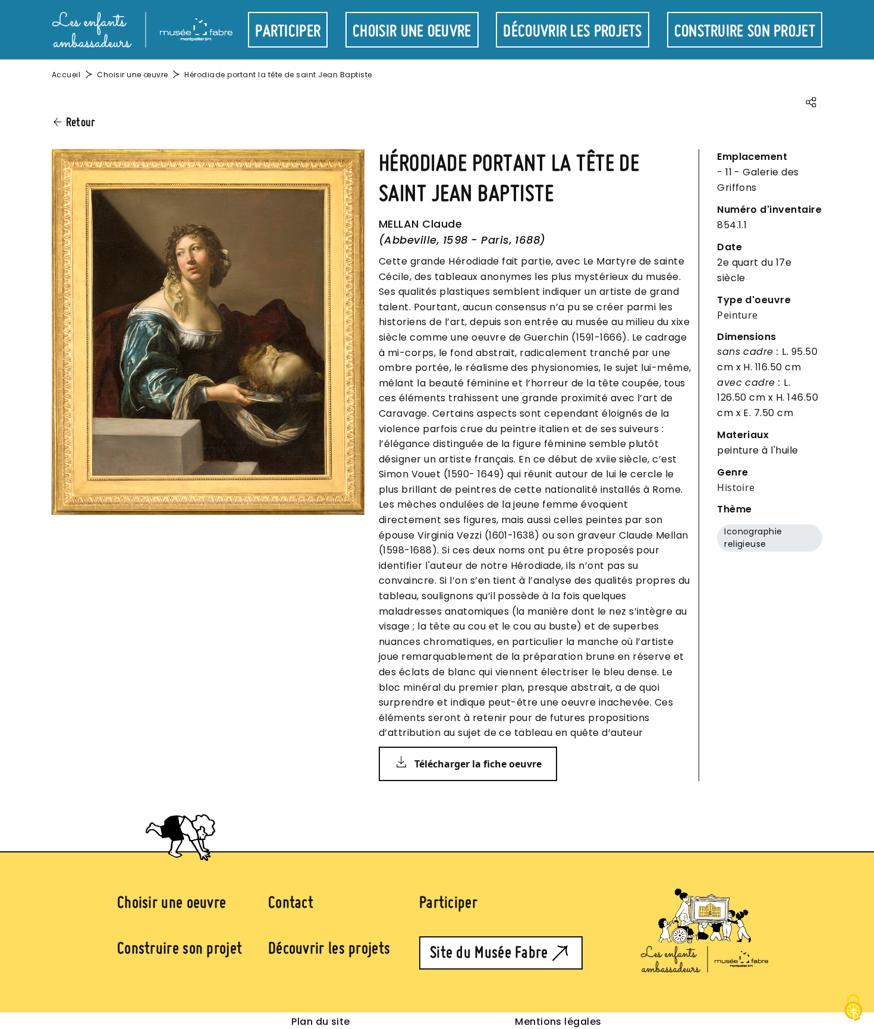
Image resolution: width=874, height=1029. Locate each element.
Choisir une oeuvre (412, 31)
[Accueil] (142, 28)
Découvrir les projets (572, 31)
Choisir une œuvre (132, 75)
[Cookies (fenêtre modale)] (853, 1008)
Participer (287, 31)
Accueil (66, 75)
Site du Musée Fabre (489, 953)
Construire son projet (744, 31)
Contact (290, 903)
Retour (80, 122)
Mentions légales (558, 1021)
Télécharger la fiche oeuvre (478, 763)
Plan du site (320, 1021)
